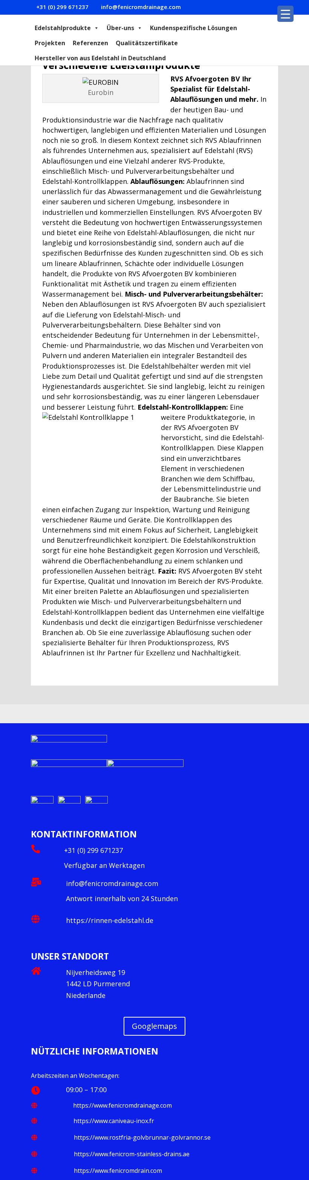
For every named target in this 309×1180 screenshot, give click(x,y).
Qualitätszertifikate (147, 43)
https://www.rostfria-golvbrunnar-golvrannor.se (142, 1137)
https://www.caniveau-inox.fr (113, 1121)
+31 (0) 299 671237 (93, 850)
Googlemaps (154, 1026)
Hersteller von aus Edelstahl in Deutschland (100, 58)
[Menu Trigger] (285, 14)
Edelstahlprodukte (63, 28)
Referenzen (90, 43)
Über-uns (120, 28)
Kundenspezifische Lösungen (193, 28)
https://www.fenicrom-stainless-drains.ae (132, 1154)
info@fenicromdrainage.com (112, 883)
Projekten (50, 43)
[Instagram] (96, 801)
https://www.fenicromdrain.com (118, 1170)
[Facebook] (43, 801)
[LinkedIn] (56, 801)
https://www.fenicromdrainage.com (122, 1105)
